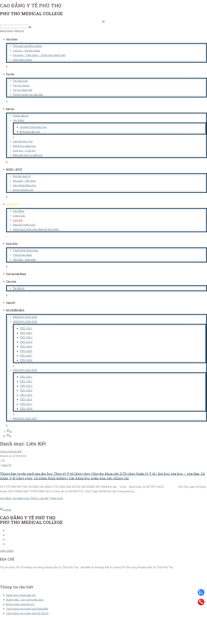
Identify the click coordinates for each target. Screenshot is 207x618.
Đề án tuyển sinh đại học (20, 604)
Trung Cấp (19, 215)
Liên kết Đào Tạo (23, 141)
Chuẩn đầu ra (20, 115)
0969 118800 (7, 550)
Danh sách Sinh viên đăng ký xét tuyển (36, 229)
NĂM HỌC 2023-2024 (25, 317)
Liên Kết (18, 220)
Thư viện (11, 281)
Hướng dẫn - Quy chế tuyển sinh (24, 599)
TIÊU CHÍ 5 (26, 346)
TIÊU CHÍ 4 (26, 342)
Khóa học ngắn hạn (24, 145)
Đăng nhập (6, 30)
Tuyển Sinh (56, 498)
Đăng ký (19, 30)
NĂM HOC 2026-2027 (25, 418)
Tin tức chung (21, 85)
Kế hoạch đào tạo (30, 131)
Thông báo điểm (22, 254)
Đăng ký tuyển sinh (24, 224)
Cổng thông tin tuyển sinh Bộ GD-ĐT (27, 613)
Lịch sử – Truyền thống (26, 50)
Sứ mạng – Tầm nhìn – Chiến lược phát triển (39, 55)
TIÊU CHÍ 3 (26, 337)
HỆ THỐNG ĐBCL (15, 310)
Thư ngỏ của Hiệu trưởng (27, 46)
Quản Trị (7, 465)
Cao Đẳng (18, 120)
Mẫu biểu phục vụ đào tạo (28, 155)
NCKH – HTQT (14, 169)
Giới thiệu (11, 39)
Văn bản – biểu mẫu (24, 259)
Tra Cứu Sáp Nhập (16, 273)
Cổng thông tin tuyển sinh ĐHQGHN (27, 608)
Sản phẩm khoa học (25, 185)
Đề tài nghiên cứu (23, 189)
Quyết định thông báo (25, 250)
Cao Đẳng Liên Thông (25, 498)
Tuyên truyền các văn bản (28, 94)
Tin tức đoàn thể (22, 89)
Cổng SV (10, 302)
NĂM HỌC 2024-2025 (25, 321)
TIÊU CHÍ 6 (26, 351)
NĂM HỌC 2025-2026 (25, 370)
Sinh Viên (12, 243)
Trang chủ (6, 451)
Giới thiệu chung (22, 59)
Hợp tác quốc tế (22, 176)
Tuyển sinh (12, 204)
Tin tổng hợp (20, 80)
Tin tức (10, 74)
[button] (30, 27)
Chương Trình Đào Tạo (33, 127)
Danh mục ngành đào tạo (21, 595)
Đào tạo (10, 108)
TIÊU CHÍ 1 (26, 328)
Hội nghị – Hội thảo (24, 180)
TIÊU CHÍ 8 (26, 360)
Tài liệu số (18, 288)
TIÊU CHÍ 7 (26, 355)
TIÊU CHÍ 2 (26, 332)
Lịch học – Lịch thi (24, 150)
